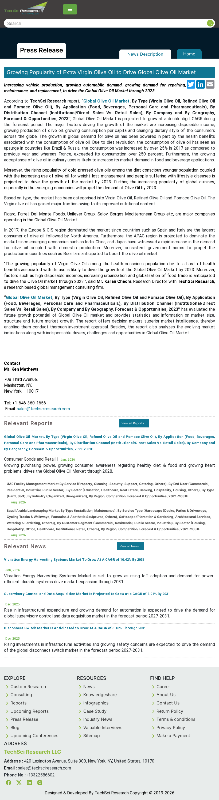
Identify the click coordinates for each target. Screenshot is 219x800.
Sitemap (91, 735)
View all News (129, 546)
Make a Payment (173, 735)
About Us (166, 694)
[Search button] (210, 23)
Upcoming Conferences (34, 735)
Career (163, 686)
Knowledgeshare (100, 694)
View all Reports (133, 423)
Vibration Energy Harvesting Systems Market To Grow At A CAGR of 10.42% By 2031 (74, 560)
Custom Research (28, 686)
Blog (14, 727)
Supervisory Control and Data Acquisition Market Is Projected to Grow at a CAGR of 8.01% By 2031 (87, 594)
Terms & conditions (176, 719)
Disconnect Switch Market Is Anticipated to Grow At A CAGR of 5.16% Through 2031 (75, 628)
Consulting (21, 694)
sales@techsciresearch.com (43, 408)
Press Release (24, 719)
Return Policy (170, 711)
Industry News (97, 719)
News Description (145, 54)
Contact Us (168, 703)
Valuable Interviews (102, 727)
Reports (18, 703)
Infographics (95, 703)
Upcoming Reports (29, 711)
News (89, 686)
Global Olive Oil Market (106, 101)
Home (189, 53)
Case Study (95, 711)
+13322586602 (40, 775)
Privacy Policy (171, 727)
